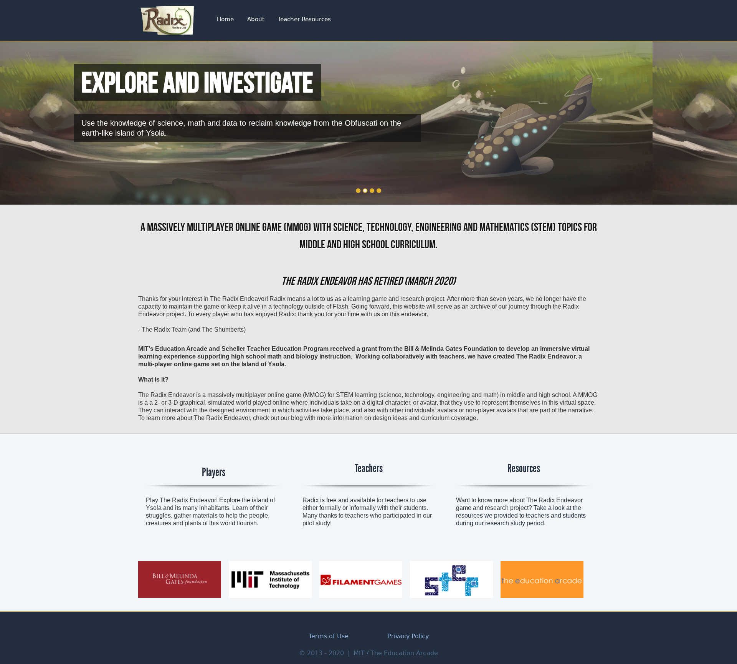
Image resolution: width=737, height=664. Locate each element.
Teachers (369, 468)
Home (225, 19)
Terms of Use (329, 636)
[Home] (167, 20)
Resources (523, 468)
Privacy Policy (408, 636)
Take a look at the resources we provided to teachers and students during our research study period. (521, 515)
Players (213, 472)
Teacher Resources (304, 19)
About (255, 19)
